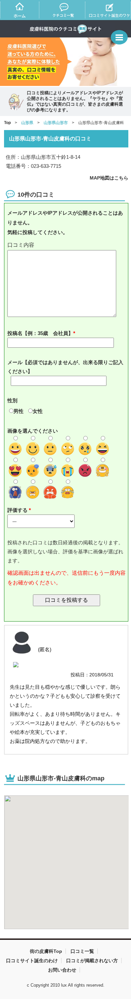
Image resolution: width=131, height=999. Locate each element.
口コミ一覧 (82, 951)
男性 (18, 411)
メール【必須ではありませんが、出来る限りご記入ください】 (65, 366)
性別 (12, 400)
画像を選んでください (32, 431)
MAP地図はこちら (109, 178)
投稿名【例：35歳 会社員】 (40, 333)
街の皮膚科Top (46, 951)
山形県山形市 (56, 122)
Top (7, 122)
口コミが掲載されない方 (92, 960)
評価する (18, 510)
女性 (38, 411)
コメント (66, 245)
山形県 (27, 122)
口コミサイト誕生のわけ (32, 960)
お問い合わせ (62, 970)
